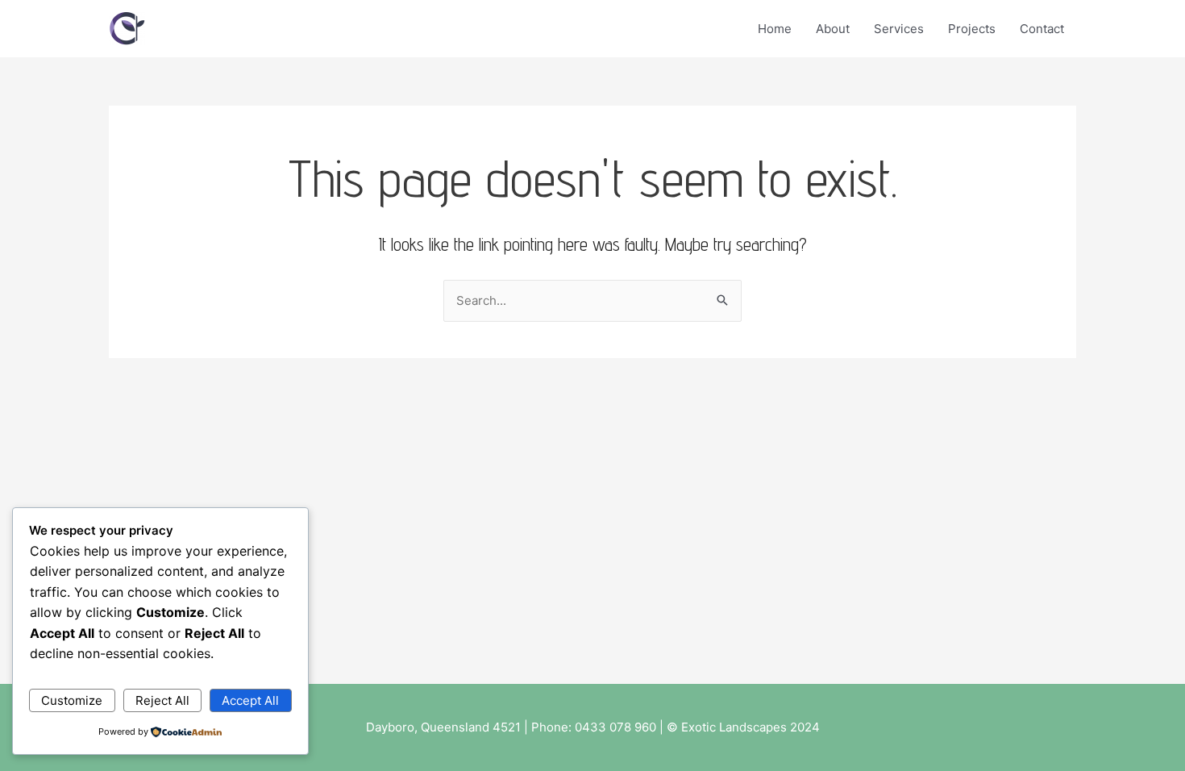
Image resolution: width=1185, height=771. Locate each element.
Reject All (162, 700)
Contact (1042, 28)
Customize (71, 700)
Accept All (250, 700)
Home (775, 28)
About (833, 28)
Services (899, 28)
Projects (972, 28)
